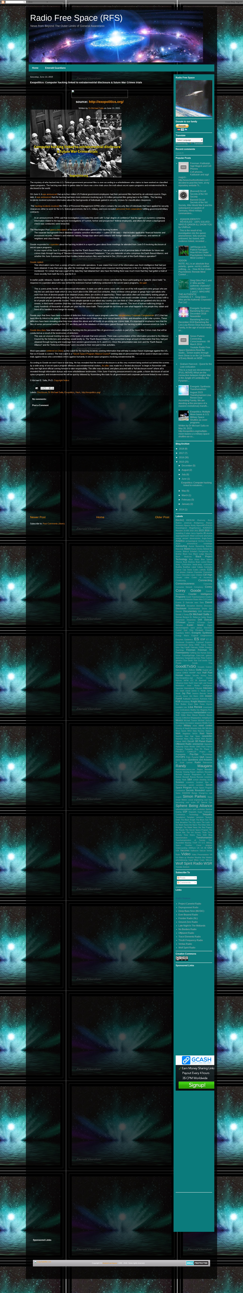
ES (196, 639)
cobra (186, 577)
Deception (191, 606)
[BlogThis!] (44, 388)
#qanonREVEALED (204, 525)
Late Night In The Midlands (191, 925)
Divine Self (207, 609)
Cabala (200, 567)
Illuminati (202, 680)
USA (209, 848)
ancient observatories (191, 538)
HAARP (192, 673)
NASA (194, 733)
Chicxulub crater (188, 575)
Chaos (178, 575)
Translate (198, 143)
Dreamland (180, 620)
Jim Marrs (193, 696)
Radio (198, 762)
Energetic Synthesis (202, 633)
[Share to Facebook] (50, 388)
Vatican (203, 851)
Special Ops (206, 802)
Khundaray (185, 702)
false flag (180, 647)
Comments (185, 882)
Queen (184, 760)
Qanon (178, 760)
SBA (189, 779)
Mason (195, 715)
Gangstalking (190, 658)
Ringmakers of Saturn (202, 774)
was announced (49, 194)
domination (207, 611)
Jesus (185, 696)
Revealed (208, 772)
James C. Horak (198, 691)
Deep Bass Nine (186, 911)
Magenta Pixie (206, 710)
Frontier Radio (185, 918)
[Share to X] (47, 388)
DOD (200, 611)
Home (35, 68)
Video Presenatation (200, 855)
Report (192, 772)
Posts (182, 878)
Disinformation (194, 609)
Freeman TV (205, 650)
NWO (184, 741)
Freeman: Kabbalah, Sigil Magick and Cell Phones (200, 166)
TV (199, 843)
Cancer (178, 570)
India (210, 680)
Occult (190, 741)
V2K (177, 851)
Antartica (180, 541)
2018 (182, 449)
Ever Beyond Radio (188, 914)
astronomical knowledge (199, 544)
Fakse (203, 645)
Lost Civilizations (183, 710)
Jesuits (179, 696)
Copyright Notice (61, 380)
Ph (201, 749)
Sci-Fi (209, 780)
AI (204, 533)
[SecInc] (180, 520)
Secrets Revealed (195, 790)
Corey (208, 586)
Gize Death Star (190, 660)
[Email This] (41, 388)
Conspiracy (198, 587)
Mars (189, 715)
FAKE (197, 645)
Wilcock (209, 860)
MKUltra (209, 728)
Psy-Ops (194, 754)
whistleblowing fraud (184, 860)
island (187, 691)
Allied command (196, 536)
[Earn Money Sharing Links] (197, 1090)
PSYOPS (180, 757)
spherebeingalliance (184, 809)
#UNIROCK (207, 528)
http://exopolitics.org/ (106, 102)
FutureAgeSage (188, 655)
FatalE (187, 647)
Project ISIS (206, 752)
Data (202, 602)
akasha (209, 533)
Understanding (181, 848)
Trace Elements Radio (189, 936)
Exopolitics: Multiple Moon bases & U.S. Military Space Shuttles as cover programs (200, 417)
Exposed (199, 642)
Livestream (207, 707)
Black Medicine (184, 557)
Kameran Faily (206, 699)
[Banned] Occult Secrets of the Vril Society (199, 194)
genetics (179, 660)
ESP (203, 639)
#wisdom (179, 531)
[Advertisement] (100, 493)
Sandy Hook (181, 780)
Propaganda (180, 754)
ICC (192, 680)
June (184, 479)
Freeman (190, 650)
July (184, 474)
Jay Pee (186, 693)
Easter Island (195, 625)
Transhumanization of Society (190, 840)
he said (143, 283)
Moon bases (181, 731)
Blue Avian (194, 559)
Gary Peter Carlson (204, 658)
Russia (193, 777)
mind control (205, 725)
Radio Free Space (110, 1263)
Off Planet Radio (203, 741)
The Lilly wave (194, 822)
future (178, 655)
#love (210, 520)
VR (211, 855)
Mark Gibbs (181, 715)
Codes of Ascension (202, 577)
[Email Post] (36, 388)
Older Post (162, 517)
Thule (204, 832)
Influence (179, 683)
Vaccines (184, 850)
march (209, 713)
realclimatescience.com (185, 769)
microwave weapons (193, 723)
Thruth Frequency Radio (190, 940)
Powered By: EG (180, 153)
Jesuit (209, 693)
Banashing (200, 546)
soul (206, 800)
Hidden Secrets (192, 675)
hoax (210, 675)
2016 (182, 457)
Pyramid (195, 757)
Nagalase (186, 733)
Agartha (199, 533)
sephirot (209, 790)
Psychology (207, 754)
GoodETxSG (186, 666)
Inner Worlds (193, 685)
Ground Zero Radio (188, 922)
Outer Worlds (189, 747)
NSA (203, 739)
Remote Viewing (182, 772)
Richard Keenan (183, 774)
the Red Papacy (205, 827)
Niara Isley (188, 739)
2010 (192, 531)
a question (54, 244)
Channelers (207, 572)
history (203, 675)
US (198, 848)
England (194, 636)
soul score (190, 802)
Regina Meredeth (204, 769)
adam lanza (191, 533)
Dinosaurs (208, 606)
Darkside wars (192, 602)
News (197, 736)
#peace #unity (190, 525)
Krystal (209, 704)
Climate (179, 577)
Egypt (209, 625)
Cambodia (208, 567)
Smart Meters (181, 800)
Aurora (191, 546)
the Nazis (193, 825)
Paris (203, 747)
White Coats (199, 860)
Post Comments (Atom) (54, 523)
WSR (208, 863)
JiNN (201, 696)
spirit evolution (199, 809)
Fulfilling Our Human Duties (201, 653)
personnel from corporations (129, 209)
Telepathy (207, 814)
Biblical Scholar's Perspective (195, 551)
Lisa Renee (195, 706)
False (210, 645)
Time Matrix (189, 835)
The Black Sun (202, 820)
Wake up (182, 857)
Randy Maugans (194, 766)
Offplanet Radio (184, 744)
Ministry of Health (183, 728)
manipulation (200, 712)
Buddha (179, 567)
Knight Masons (198, 701)
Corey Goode (188, 590)
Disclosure (42, 392)
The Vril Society (194, 832)
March (185, 495)
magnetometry (187, 713)
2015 (182, 462)
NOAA (197, 739)
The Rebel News (191, 827)
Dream (209, 617)
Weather (190, 857)
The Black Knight (188, 820)
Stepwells (192, 812)
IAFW (186, 680)
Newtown (179, 739)
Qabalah (208, 757)
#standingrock (181, 528)
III (196, 680)
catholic (203, 570)
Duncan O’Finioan (196, 622)
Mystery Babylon (205, 731)
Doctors (179, 611)
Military (187, 725)
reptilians (200, 772)
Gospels (201, 667)
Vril (177, 857)
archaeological (191, 541)
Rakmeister (207, 762)
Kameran (195, 699)
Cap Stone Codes (190, 570)
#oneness (180, 525)
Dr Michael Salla (96, 108)
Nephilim (179, 736)
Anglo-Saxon (207, 538)
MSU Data (192, 731)
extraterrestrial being (184, 645)
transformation (181, 838)
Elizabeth (199, 630)
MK (203, 728)
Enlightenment (206, 636)
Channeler (198, 572)
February (186, 499)
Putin (188, 757)
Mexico (179, 720)
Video (185, 854)
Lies (185, 707)
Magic (178, 713)
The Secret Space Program (196, 830)
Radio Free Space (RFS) (76, 18)
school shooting (199, 780)
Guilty (199, 670)
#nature (209, 523)
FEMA (201, 647)
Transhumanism (204, 837)
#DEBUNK (190, 520)
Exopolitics (69, 392)
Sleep (210, 797)
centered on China (54, 351)
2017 (182, 453)
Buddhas (186, 567)
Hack (78, 392)
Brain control (201, 562)
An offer (105, 365)
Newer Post (38, 517)
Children (199, 575)
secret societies (196, 785)
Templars (190, 817)
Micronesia (180, 723)
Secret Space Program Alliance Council (91, 354)
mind (195, 726)
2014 (182, 509)
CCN (209, 569)
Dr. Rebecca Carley (198, 617)
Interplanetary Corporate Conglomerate (136, 315)
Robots (178, 777)
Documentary (190, 611)
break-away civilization (202, 564)
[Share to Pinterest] (52, 388)
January (186, 504)
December (187, 465)
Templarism (180, 817)
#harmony (201, 520)
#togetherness (195, 528)
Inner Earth (188, 683)
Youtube (179, 867)
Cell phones (181, 572)
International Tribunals (193, 688)
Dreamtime (191, 620)
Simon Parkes (194, 796)
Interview (207, 688)
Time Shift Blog (204, 835)
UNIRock (192, 848)
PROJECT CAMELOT (186, 752)
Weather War (200, 857)
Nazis (209, 733)
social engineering (195, 800)
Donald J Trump (182, 614)
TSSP (194, 843)
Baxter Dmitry (197, 549)
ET (207, 639)
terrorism (199, 817)
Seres (178, 793)
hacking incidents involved (47, 206)
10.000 (186, 531)
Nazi (202, 733)
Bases (187, 549)
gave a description (59, 229)
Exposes (208, 642)
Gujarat (205, 670)
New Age (189, 736)
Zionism (186, 867)
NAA (178, 733)
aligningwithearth (182, 536)
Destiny (199, 606)
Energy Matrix (182, 636)
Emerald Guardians (55, 68)
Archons (208, 541)
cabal (194, 567)
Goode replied (36, 262)
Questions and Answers (200, 760)
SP (198, 802)
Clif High (207, 575)
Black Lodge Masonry (202, 554)
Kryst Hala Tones (196, 704)
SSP (185, 812)
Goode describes (38, 330)
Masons (202, 715)
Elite (191, 630)
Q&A (202, 757)
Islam (182, 691)
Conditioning (181, 581)
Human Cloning (204, 678)
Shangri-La (203, 793)
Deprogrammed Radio (188, 907)
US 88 (203, 848)
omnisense (198, 744)
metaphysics (207, 718)
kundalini (179, 707)
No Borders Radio (187, 929)
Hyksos (179, 680)
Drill (200, 619)
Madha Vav (195, 710)
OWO (198, 747)
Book (185, 562)
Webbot (209, 857)
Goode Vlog (202, 663)
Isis (177, 691)
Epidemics (188, 639)
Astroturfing (181, 546)
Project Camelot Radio (189, 903)
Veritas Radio (185, 944)
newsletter (207, 736)
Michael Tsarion (190, 720)
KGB (178, 701)
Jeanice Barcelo (199, 693)
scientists (190, 782)
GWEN (185, 673)
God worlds (202, 660)
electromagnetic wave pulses (189, 628)
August (185, 470)
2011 (196, 531)
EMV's (187, 633)
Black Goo (187, 554)
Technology (193, 815)
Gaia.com (200, 655)
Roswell (186, 777)
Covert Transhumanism (195, 597)
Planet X (208, 749)
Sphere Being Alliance (194, 806)
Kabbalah (187, 699)
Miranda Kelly (196, 728)
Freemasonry (182, 652)
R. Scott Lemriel (184, 762)
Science (180, 782)
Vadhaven (194, 851)
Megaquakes (196, 718)
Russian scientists (204, 777)
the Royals (180, 830)
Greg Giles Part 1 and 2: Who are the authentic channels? (201, 283)
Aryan (178, 544)
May (184, 491)
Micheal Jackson (205, 720)
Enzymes (179, 639)
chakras (190, 572)
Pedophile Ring (191, 749)
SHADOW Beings (189, 793)
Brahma (191, 562)
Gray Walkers (189, 670)
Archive (201, 541)
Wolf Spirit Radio (189, 863)
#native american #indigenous (190, 523)
